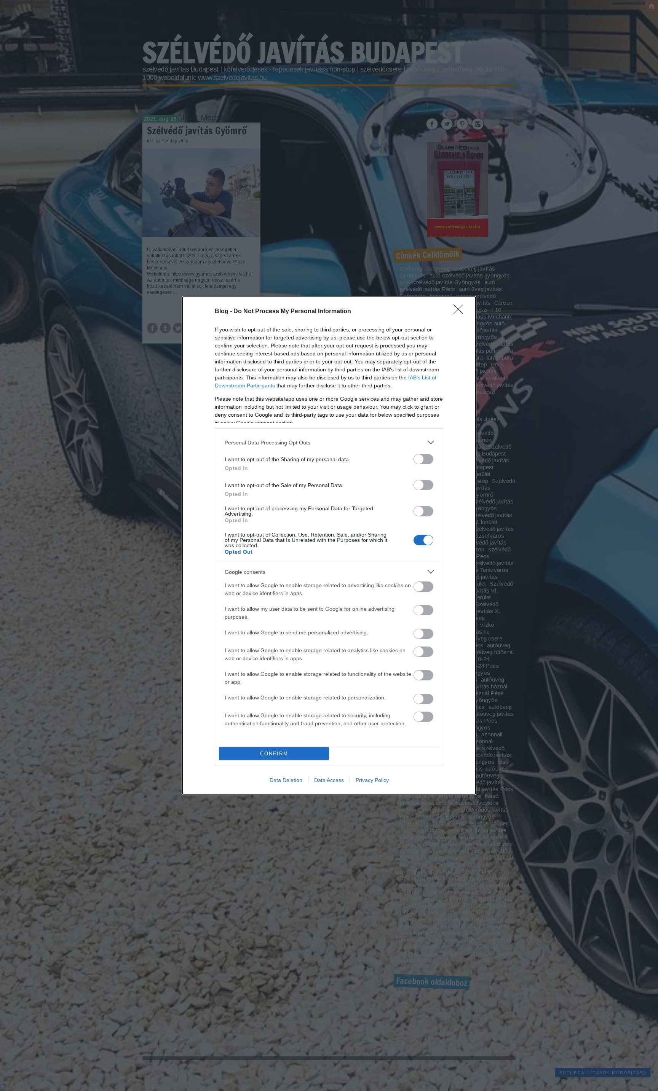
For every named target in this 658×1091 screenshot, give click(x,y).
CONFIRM (274, 754)
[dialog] (329, 545)
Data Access (329, 780)
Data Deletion (286, 780)
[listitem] (329, 442)
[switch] (423, 459)
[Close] (461, 311)
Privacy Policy (372, 780)
